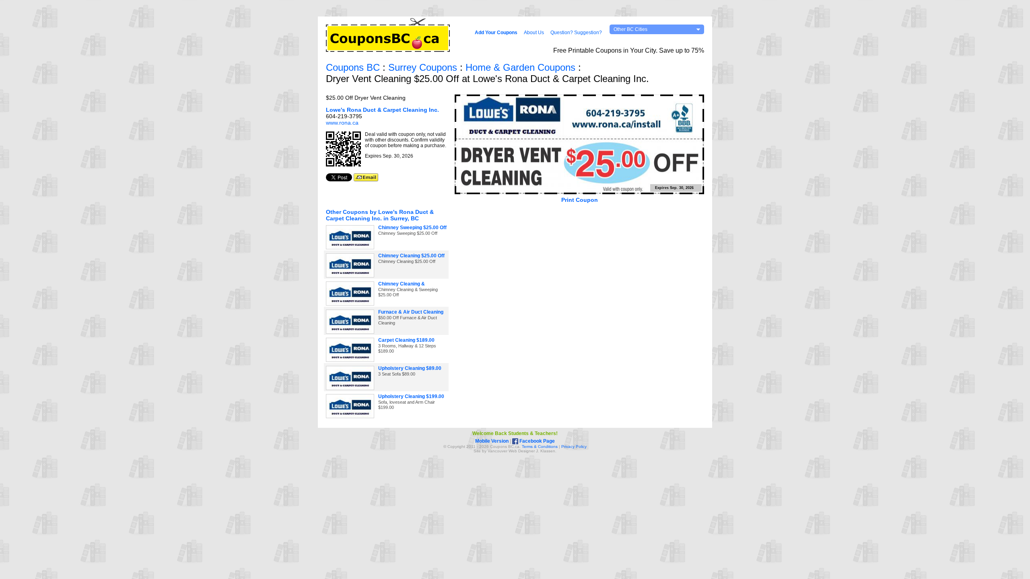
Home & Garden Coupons (520, 67)
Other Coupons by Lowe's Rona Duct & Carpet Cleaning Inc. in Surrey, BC (380, 215)
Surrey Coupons (422, 67)
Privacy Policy (574, 446)
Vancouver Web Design (509, 451)
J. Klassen (545, 451)
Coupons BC (353, 67)
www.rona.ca (342, 122)
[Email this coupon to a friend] (366, 179)
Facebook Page (536, 441)
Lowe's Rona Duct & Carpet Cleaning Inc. (382, 110)
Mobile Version (492, 441)
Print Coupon (579, 200)
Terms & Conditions (540, 446)
